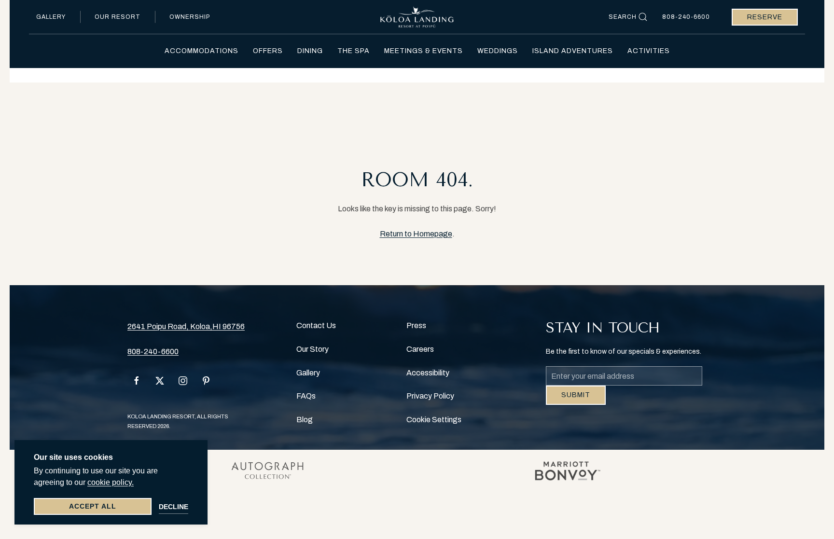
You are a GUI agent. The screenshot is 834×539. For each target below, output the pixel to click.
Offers (268, 51)
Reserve (764, 17)
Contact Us (316, 325)
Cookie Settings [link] (433, 419)
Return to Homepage (416, 234)
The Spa (353, 51)
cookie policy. (110, 482)
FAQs (306, 396)
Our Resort (117, 17)
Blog (304, 419)
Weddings (497, 51)
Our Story (312, 349)
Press (416, 325)
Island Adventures (572, 51)
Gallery (51, 17)
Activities (648, 51)
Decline (173, 507)
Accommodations (201, 51)
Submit (575, 402)
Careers (420, 349)
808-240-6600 (686, 17)
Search (623, 17)
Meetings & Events (423, 51)
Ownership (189, 17)
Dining (310, 51)
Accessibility (427, 373)
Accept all (92, 506)
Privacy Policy (430, 396)
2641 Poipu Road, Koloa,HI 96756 (186, 326)
